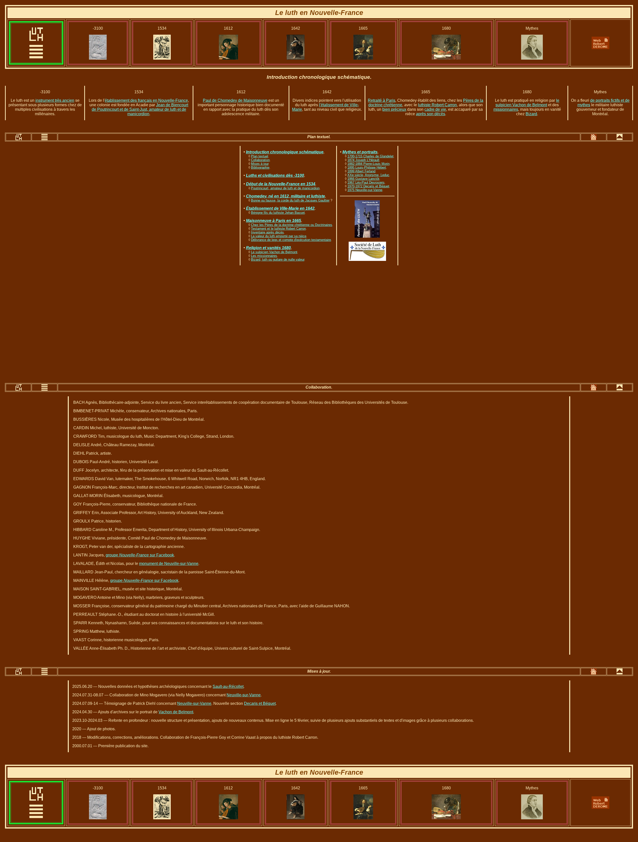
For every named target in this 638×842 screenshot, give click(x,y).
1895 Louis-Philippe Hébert (366, 167)
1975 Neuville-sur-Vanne (364, 190)
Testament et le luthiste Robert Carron (278, 228)
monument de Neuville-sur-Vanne (168, 563)
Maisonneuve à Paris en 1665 (273, 220)
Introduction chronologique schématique (284, 152)
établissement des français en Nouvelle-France (146, 100)
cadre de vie (435, 109)
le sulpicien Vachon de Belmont (527, 102)
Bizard (531, 114)
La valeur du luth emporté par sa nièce (278, 236)
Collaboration (260, 160)
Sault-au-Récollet (228, 686)
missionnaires (505, 109)
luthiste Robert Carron (437, 105)
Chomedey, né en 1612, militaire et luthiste (285, 196)
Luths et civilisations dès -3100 (275, 175)
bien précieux (394, 109)
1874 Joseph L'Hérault (363, 160)
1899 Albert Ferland (361, 171)
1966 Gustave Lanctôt (363, 179)
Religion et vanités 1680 (268, 248)
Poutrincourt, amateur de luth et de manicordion (285, 188)
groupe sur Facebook (140, 555)
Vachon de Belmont (176, 712)
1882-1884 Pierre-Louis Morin (368, 164)
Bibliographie (260, 167)
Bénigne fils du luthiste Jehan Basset (278, 212)
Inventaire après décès (267, 232)
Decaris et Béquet (260, 703)
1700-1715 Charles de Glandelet (370, 156)
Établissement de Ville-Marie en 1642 (280, 208)
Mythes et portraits (360, 152)
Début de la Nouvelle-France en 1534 (280, 184)
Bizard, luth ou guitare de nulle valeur (277, 259)
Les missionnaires (264, 256)
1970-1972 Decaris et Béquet (368, 186)
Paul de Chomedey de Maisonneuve (235, 100)
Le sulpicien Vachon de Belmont (274, 252)
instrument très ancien (54, 100)
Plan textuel (259, 156)
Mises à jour (259, 164)
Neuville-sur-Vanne (244, 695)
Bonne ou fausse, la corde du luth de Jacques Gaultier (290, 200)
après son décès (430, 114)
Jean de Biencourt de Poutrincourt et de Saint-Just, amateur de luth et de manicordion (140, 109)
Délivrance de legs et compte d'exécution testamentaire (291, 240)
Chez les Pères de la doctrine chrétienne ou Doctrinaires (291, 225)
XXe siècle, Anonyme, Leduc (368, 175)
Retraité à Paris (381, 100)
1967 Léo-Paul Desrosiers (366, 182)
